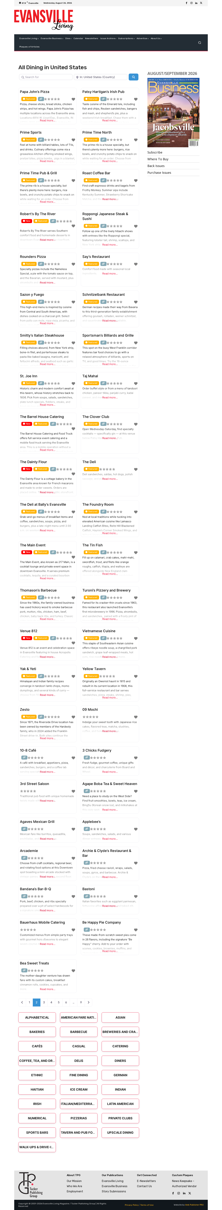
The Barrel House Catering (42, 417)
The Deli (89, 462)
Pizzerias (79, 1118)
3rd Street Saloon (34, 784)
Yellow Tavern (94, 669)
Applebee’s (91, 822)
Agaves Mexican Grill (37, 822)
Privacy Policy (132, 1205)
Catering (120, 1046)
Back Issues (156, 166)
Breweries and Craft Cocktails (130, 1032)
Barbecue (78, 1032)
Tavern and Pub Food (79, 1132)
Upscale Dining (120, 1132)
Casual (78, 1046)
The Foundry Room (98, 504)
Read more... (47, 120)
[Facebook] (186, 3)
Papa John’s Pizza (34, 92)
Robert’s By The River (38, 214)
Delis (78, 1061)
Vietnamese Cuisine (99, 631)
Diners (120, 1061)
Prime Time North (97, 132)
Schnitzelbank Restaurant (103, 294)
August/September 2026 (172, 73)
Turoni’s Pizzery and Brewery (106, 590)
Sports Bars (37, 1132)
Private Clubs (120, 1118)
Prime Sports (31, 132)
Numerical (37, 1118)
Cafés (37, 1046)
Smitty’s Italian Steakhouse (42, 335)
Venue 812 (28, 631)
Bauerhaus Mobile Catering (42, 922)
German (120, 1075)
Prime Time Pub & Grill (38, 173)
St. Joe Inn (28, 376)
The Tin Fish (92, 545)
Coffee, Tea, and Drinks (39, 1061)
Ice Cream (78, 1089)
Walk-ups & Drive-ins (37, 1147)
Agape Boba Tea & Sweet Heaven (109, 784)
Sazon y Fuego (32, 294)
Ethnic (37, 1075)
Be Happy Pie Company (101, 922)
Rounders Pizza (33, 257)
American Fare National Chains (88, 1017)
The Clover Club (95, 417)
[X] (201, 3)
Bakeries (37, 1032)
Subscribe (154, 152)
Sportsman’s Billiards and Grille (108, 335)
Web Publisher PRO (194, 1205)
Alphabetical (37, 1017)
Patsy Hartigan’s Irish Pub (103, 92)
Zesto (24, 709)
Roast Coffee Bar (96, 173)
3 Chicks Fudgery (96, 750)
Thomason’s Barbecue (38, 590)
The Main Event (32, 545)
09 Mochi (90, 709)
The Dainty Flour (33, 462)
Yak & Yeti (28, 669)
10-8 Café (28, 750)
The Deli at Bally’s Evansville (43, 504)
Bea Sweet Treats (34, 963)
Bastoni (88, 889)
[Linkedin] (196, 3)
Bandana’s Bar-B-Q (35, 889)
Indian (120, 1089)
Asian (120, 1017)
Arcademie (29, 851)
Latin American (120, 1104)
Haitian (37, 1089)
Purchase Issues (159, 172)
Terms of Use (146, 1205)
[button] (199, 43)
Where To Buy (157, 159)
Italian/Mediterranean (81, 1104)
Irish (37, 1104)
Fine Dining (79, 1075)
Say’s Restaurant (96, 257)
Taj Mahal (90, 376)
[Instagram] (191, 3)
